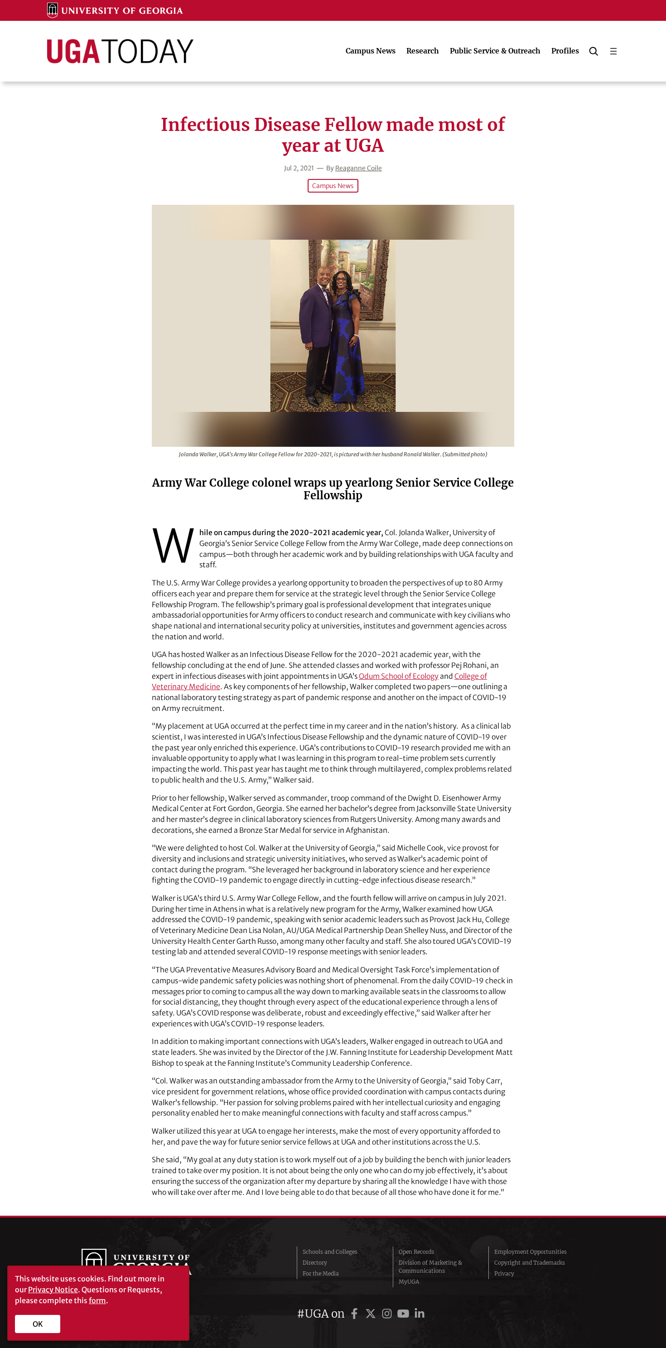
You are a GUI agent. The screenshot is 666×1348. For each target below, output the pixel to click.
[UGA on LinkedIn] (419, 1314)
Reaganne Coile (358, 168)
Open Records (416, 1251)
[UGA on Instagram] (388, 1314)
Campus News (333, 186)
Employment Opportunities (530, 1251)
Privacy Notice (53, 1289)
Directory (315, 1262)
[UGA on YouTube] (404, 1314)
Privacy (504, 1273)
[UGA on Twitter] (372, 1314)
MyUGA (409, 1281)
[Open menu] (613, 51)
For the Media (321, 1273)
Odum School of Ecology (399, 676)
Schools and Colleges (330, 1251)
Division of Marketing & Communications (430, 1266)
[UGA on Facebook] (355, 1314)
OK (38, 1324)
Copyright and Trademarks (529, 1262)
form (97, 1300)
